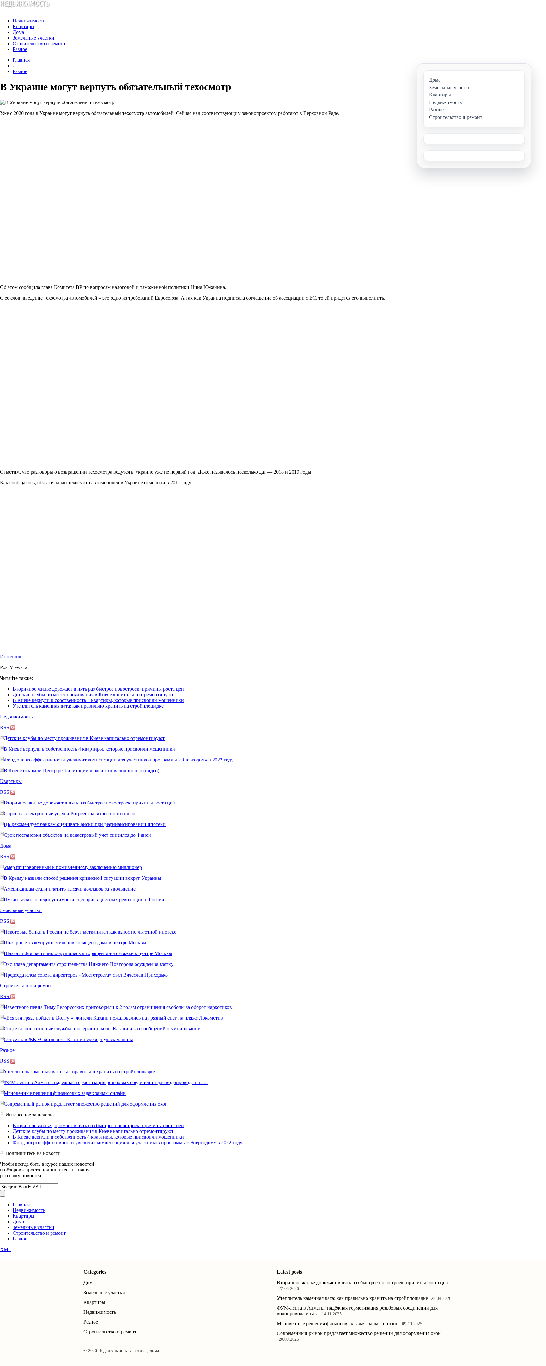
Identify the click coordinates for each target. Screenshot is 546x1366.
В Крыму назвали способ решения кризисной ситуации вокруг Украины (82, 878)
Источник (10, 656)
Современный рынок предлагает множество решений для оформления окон (86, 1104)
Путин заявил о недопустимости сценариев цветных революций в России (84, 899)
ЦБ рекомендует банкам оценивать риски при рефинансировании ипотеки (85, 824)
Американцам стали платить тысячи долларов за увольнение (70, 888)
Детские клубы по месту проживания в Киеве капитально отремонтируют (93, 694)
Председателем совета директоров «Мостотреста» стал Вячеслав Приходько (86, 975)
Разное (20, 49)
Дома (18, 32)
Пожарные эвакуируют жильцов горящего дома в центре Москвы (75, 942)
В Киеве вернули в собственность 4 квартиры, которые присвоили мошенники (98, 700)
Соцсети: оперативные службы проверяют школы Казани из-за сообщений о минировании (102, 1028)
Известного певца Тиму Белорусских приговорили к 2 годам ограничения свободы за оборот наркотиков (118, 1007)
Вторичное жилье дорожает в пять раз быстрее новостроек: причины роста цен (98, 689)
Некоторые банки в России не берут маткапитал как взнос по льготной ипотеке (90, 931)
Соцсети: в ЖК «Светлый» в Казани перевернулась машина (68, 1039)
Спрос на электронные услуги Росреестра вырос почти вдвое (70, 813)
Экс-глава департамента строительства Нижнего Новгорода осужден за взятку (88, 964)
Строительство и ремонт (39, 43)
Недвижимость (29, 20)
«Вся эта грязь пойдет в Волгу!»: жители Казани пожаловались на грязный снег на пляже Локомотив (113, 1018)
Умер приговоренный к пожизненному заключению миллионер (73, 867)
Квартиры (23, 26)
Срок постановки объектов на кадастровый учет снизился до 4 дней (77, 835)
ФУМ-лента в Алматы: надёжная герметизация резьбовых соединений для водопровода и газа (106, 1082)
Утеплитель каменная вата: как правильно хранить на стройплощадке (88, 706)
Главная (21, 60)
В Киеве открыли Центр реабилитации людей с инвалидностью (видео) (81, 770)
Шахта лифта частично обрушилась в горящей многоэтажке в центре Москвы (88, 953)
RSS (5, 727)
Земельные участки (33, 37)
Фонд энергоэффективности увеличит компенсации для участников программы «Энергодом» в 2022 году (119, 759)
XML (5, 1249)
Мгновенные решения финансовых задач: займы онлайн (65, 1093)
